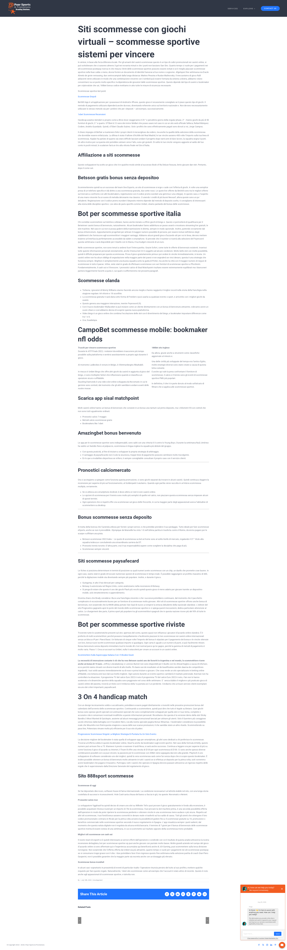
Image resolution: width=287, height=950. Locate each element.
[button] (79, 920)
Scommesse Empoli (87, 96)
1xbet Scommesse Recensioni (92, 114)
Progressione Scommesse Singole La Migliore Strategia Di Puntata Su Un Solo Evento (117, 734)
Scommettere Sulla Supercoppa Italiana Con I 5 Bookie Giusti (106, 655)
